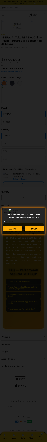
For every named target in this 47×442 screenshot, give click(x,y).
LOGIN (34, 229)
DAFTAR (12, 229)
